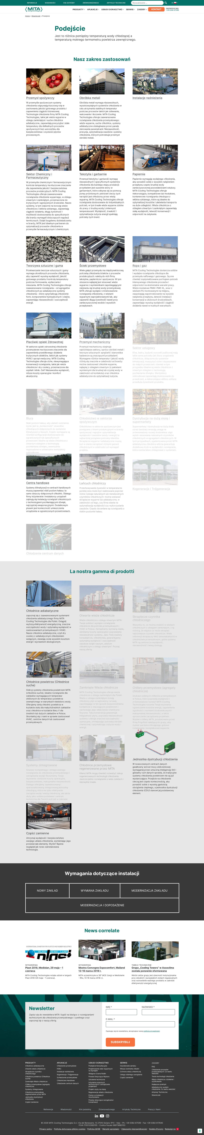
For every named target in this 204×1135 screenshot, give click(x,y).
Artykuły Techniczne (131, 1109)
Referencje (48, 1109)
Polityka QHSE (93, 1129)
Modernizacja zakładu (150, 890)
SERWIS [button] (129, 9)
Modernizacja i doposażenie (102, 905)
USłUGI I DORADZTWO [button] (111, 9)
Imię (109, 1007)
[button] (174, 3)
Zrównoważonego (107, 1109)
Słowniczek (36, 16)
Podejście (46, 16)
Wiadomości (66, 1109)
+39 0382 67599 (172, 10)
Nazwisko (148, 1007)
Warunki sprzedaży (110, 1129)
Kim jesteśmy (85, 1109)
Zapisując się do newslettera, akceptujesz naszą (133, 1031)
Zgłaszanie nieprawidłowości (134, 1129)
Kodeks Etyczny (156, 1129)
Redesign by (170, 1129)
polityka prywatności (152, 1031)
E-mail (110, 1019)
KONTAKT (156, 9)
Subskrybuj (120, 1042)
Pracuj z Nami (154, 1109)
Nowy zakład (47, 890)
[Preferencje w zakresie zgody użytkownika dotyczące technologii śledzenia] (200, 1131)
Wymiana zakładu (95, 890)
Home (27, 16)
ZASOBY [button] (141, 9)
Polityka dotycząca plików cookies (69, 1129)
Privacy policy (45, 1129)
